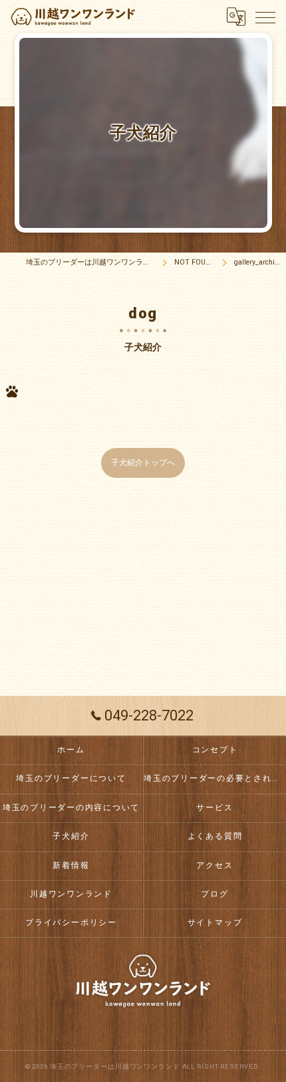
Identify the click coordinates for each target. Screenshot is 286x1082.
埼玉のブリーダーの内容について (71, 807)
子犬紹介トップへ (143, 462)
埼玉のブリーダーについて (71, 778)
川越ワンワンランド (71, 894)
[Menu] (265, 16)
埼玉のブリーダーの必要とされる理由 (215, 778)
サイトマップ (215, 922)
